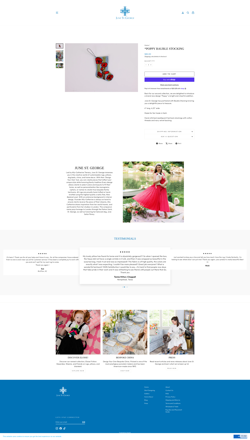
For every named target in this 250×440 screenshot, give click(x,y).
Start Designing (149, 390)
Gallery (146, 394)
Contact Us (169, 390)
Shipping (147, 56)
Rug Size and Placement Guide (174, 411)
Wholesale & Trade (172, 406)
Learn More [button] (66, 436)
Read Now (172, 368)
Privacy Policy (170, 397)
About (168, 387)
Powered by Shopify (125, 432)
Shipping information (169, 131)
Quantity (150, 61)
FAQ (167, 394)
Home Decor (148, 397)
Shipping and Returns (173, 400)
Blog (146, 400)
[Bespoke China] (125, 332)
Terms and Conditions (173, 403)
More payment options (169, 85)
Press (146, 403)
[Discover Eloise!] (78, 332)
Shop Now (125, 370)
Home (147, 45)
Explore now (78, 370)
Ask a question (169, 136)
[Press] (172, 332)
